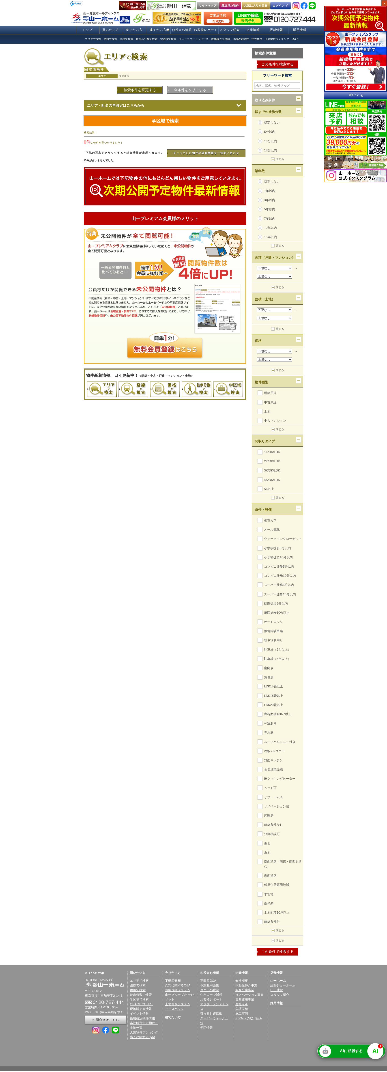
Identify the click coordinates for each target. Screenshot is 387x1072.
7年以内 (269, 218)
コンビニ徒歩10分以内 (280, 575)
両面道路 (270, 875)
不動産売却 (173, 980)
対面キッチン (273, 760)
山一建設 (276, 990)
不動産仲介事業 (246, 985)
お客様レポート (205, 30)
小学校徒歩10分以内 (278, 557)
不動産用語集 (209, 985)
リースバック (174, 1009)
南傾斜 (268, 903)
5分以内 (269, 131)
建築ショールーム (282, 985)
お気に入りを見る (255, 5)
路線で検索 (138, 985)
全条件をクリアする (190, 90)
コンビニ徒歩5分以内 (279, 566)
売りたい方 (134, 30)
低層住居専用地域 (276, 885)
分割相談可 (272, 834)
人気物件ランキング (144, 1032)
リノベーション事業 (249, 995)
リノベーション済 (276, 806)
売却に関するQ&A (177, 985)
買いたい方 (110, 30)
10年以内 (270, 228)
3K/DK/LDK (272, 470)
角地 (267, 852)
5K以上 (269, 489)
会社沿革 (241, 1004)
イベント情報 (139, 1013)
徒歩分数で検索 (141, 995)
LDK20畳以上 (273, 705)
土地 (267, 411)
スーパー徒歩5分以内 (279, 585)
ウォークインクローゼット (283, 538)
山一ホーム (278, 980)
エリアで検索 (139, 980)
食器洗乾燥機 (273, 769)
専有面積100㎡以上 (277, 714)
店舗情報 (276, 30)
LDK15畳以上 (273, 686)
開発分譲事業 (244, 990)
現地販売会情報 (141, 1009)
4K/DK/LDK (272, 480)
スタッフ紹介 (230, 30)
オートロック (273, 622)
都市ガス (270, 520)
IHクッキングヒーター (279, 778)
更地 (267, 843)
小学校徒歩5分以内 (277, 548)
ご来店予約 (218, 18)
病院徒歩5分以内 (276, 603)
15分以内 (270, 150)
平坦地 (268, 894)
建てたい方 (158, 30)
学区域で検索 (165, 120)
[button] (76, 4)
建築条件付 (272, 921)
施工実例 (241, 1013)
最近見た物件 (230, 5)
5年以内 (269, 209)
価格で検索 (138, 990)
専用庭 (268, 732)
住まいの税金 (209, 990)
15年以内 (270, 237)
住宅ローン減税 (211, 995)
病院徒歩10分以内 (277, 612)
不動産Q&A (208, 980)
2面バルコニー (274, 751)
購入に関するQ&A (142, 1037)
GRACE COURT (141, 1004)
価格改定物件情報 (142, 1018)
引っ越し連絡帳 (211, 1013)
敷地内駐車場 (273, 631)
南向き (268, 668)
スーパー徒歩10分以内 (280, 594)
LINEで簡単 (248, 18)
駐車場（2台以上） (277, 649)
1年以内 (269, 191)
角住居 (268, 677)
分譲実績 (241, 1009)
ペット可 (270, 788)
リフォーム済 (273, 797)
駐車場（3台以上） (277, 659)
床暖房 (268, 815)
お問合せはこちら (105, 1020)
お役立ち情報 (182, 30)
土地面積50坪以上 (277, 912)
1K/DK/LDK (272, 452)
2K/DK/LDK (272, 461)
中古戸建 (270, 402)
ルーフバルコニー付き (279, 742)
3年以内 (269, 200)
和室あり (270, 723)
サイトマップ (207, 5)
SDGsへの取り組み (248, 1018)
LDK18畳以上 (273, 695)
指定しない (272, 122)
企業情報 (253, 30)
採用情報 (299, 30)
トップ (87, 30)
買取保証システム (177, 990)
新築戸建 (270, 393)
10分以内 (270, 141)
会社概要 (241, 980)
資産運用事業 (244, 999)
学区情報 (206, 1027)
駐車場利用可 (273, 640)
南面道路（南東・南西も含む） (283, 862)
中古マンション (275, 420)
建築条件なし (273, 825)
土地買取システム (177, 1004)
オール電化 (272, 529)
